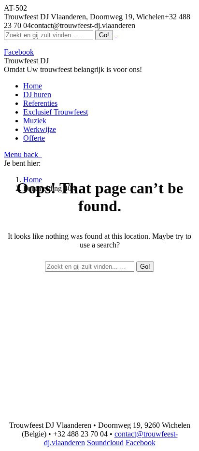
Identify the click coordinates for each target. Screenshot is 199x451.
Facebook (141, 442)
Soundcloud (105, 442)
